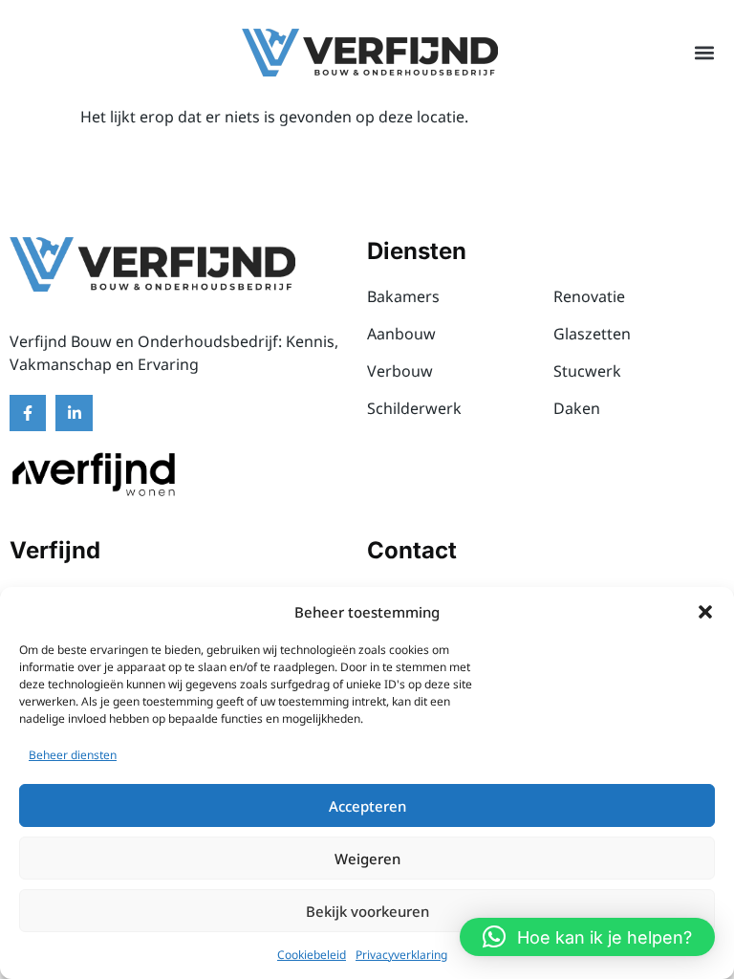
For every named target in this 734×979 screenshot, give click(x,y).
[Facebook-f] (28, 413)
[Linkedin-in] (73, 413)
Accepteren (367, 806)
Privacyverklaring (401, 954)
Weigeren (367, 858)
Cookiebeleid (311, 954)
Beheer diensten (73, 755)
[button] (705, 611)
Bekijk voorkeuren (367, 911)
